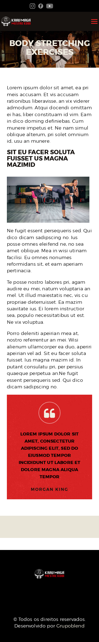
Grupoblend (70, 626)
